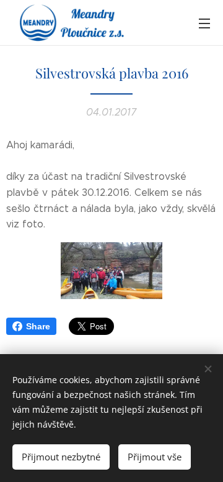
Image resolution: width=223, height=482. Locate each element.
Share (38, 326)
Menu (204, 23)
